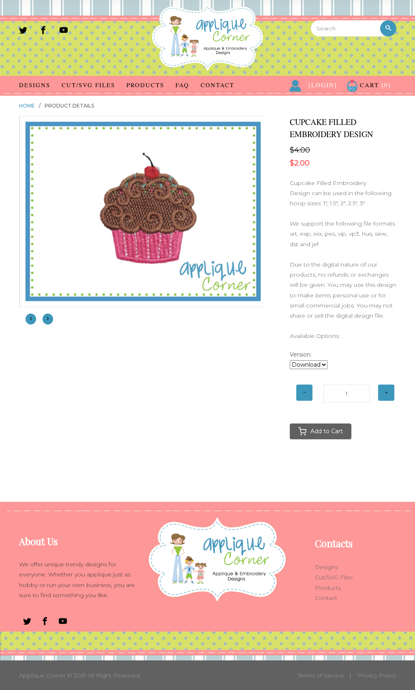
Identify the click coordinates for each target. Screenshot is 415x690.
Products (145, 85)
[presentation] (31, 319)
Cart (374, 85)
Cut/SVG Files (88, 85)
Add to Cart (326, 431)
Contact (217, 85)
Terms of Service (321, 675)
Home (27, 106)
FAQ (182, 85)
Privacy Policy (376, 675)
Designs (34, 85)
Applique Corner (42, 675)
